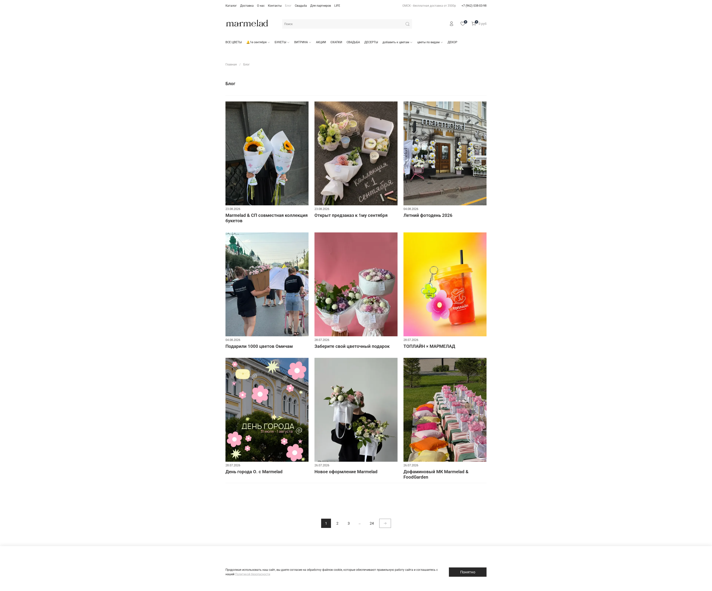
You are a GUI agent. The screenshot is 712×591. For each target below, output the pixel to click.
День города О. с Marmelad (254, 471)
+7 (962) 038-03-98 (474, 5)
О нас (261, 5)
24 (372, 523)
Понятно (467, 572)
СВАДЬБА (353, 42)
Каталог (231, 5)
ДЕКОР (452, 42)
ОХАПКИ (336, 42)
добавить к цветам (396, 42)
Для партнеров (320, 5)
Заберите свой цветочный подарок (352, 346)
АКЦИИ (321, 42)
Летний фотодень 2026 (427, 215)
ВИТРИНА (301, 42)
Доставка (247, 5)
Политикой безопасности (252, 574)
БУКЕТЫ (280, 42)
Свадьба (301, 5)
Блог (288, 5)
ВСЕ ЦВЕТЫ (233, 42)
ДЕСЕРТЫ (371, 42)
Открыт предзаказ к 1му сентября (351, 215)
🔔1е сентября (256, 42)
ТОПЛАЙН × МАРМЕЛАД (429, 346)
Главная (231, 64)
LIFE (337, 5)
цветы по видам (428, 42)
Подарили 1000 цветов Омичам (259, 346)
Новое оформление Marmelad (346, 471)
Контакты (275, 5)
